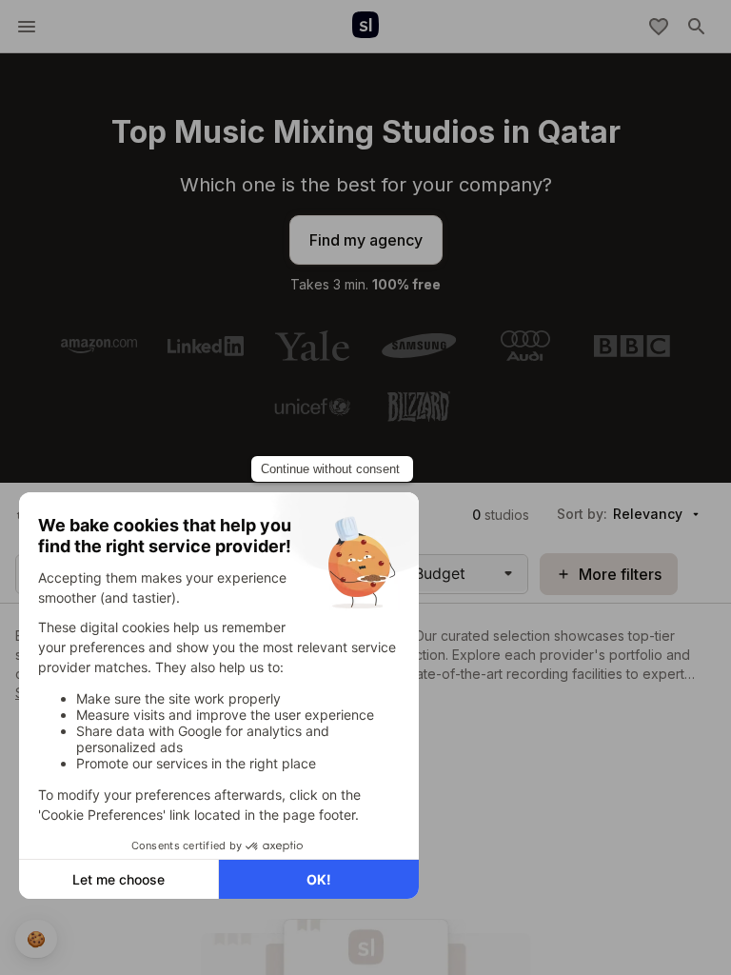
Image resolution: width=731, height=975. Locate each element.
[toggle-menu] (26, 26)
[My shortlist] (658, 26)
